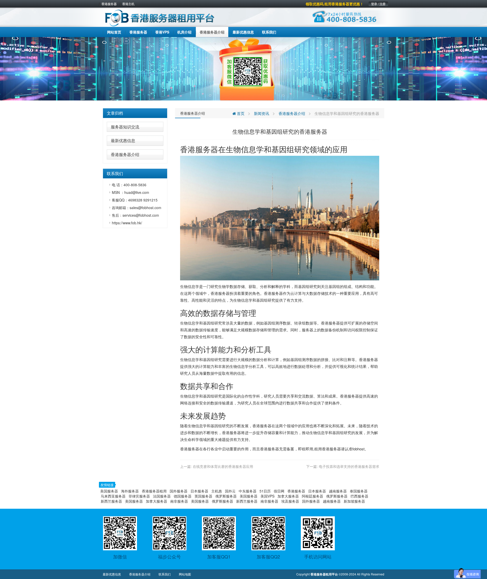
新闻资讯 (261, 113)
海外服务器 (130, 490)
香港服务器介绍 (125, 154)
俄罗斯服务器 (226, 496)
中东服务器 (247, 490)
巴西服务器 (359, 496)
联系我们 (165, 574)
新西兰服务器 (111, 501)
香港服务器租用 (154, 490)
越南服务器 (338, 490)
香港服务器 (109, 4)
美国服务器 (109, 490)
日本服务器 (199, 490)
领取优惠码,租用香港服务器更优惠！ (334, 3)
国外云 (230, 490)
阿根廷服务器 (312, 496)
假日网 (279, 490)
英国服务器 (203, 496)
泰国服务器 (359, 490)
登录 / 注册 (378, 4)
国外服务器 (178, 490)
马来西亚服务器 (113, 496)
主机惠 (216, 490)
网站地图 (185, 574)
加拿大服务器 (288, 496)
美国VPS (267, 496)
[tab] (135, 113)
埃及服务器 (290, 501)
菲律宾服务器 (139, 496)
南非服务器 (179, 501)
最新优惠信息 (123, 140)
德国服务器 (183, 496)
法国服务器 (162, 496)
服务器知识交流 (125, 127)
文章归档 (115, 113)
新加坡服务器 (354, 501)
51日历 (265, 490)
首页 (240, 113)
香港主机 (128, 4)
